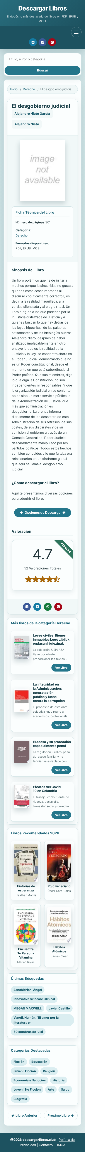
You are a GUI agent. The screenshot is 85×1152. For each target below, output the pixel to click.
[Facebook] (42, 42)
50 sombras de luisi (28, 1032)
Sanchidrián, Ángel (28, 990)
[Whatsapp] (48, 607)
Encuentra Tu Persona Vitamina (25, 953)
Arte (51, 1089)
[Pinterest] (52, 42)
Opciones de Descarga (43, 512)
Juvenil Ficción (25, 1071)
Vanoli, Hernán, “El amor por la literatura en (36, 1020)
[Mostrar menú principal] (76, 32)
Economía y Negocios (30, 1080)
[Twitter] (33, 42)
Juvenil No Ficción (27, 1089)
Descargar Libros (42, 8)
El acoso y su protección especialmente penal (52, 744)
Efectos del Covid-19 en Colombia (47, 789)
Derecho (29, 89)
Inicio (13, 89)
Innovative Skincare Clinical (34, 999)
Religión (49, 1071)
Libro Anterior (26, 1115)
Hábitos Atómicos (59, 949)
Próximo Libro (59, 1115)
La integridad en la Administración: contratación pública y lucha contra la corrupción (49, 692)
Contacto (46, 1145)
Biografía (20, 1099)
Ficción (19, 1061)
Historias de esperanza (26, 888)
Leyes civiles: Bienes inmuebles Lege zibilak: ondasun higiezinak (51, 639)
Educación (39, 1061)
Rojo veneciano (59, 886)
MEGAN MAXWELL (28, 1008)
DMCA (60, 1145)
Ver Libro (61, 667)
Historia (59, 1080)
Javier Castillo (59, 1008)
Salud (65, 1089)
